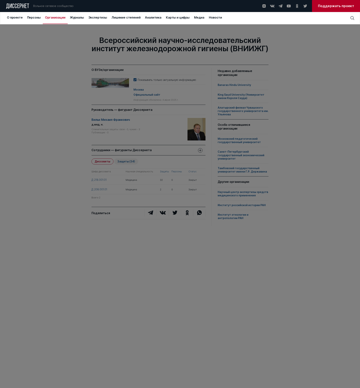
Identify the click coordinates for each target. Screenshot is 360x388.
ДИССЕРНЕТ (17, 6)
